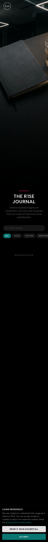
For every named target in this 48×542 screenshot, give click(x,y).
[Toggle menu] (43, 6)
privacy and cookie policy (18, 522)
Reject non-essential (24, 529)
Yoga (17, 236)
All (7, 236)
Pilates (29, 236)
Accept (24, 537)
